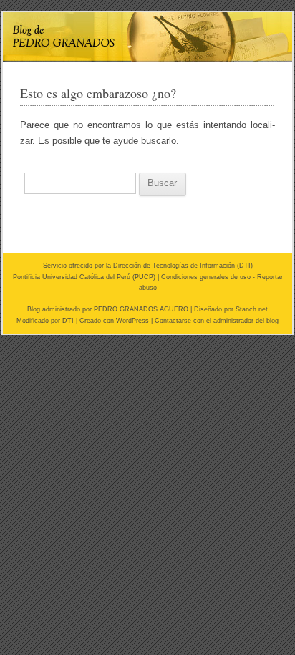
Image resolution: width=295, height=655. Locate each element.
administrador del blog (246, 320)
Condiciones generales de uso (206, 277)
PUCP (144, 277)
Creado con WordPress (114, 320)
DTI (245, 265)
